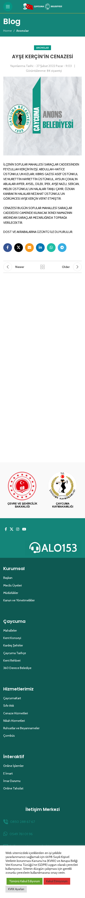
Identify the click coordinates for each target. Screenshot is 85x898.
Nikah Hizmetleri (14, 721)
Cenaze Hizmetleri (15, 713)
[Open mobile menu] (8, 6)
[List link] (42, 822)
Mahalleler (10, 630)
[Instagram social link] (18, 529)
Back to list (42, 266)
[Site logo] (42, 6)
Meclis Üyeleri (12, 585)
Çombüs (9, 736)
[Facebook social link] (7, 247)
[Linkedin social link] (40, 247)
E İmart (8, 773)
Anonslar (42, 47)
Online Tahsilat (13, 788)
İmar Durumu (11, 781)
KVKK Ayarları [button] (16, 889)
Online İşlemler (13, 766)
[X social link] (18, 247)
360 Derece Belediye (17, 668)
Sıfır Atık (8, 706)
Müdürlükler (10, 593)
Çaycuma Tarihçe (14, 653)
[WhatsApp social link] (51, 247)
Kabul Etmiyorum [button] (57, 881)
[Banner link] (22, 490)
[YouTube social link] (24, 529)
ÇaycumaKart (12, 698)
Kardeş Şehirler (13, 645)
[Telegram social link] (62, 247)
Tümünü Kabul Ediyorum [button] (24, 881)
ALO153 (59, 548)
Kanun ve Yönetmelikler (19, 600)
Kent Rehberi (11, 660)
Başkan (7, 578)
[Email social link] (29, 247)
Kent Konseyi (12, 638)
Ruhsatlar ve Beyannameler (21, 728)
